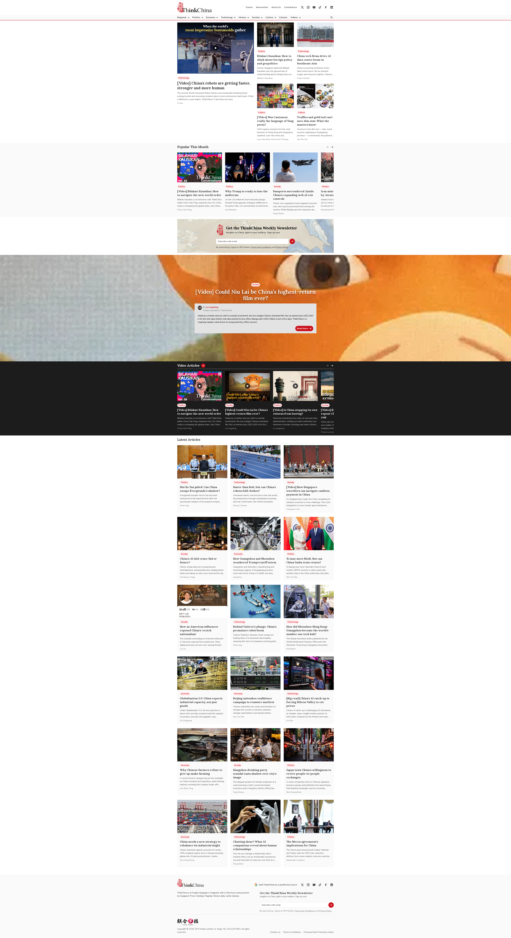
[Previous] (327, 147)
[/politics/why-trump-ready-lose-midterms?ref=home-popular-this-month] (247, 167)
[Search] (331, 17)
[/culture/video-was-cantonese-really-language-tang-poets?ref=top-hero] (275, 96)
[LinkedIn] (331, 7)
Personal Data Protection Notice (319, 932)
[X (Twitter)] (302, 7)
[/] (194, 7)
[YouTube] (314, 7)
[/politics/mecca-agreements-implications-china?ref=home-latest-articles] (309, 816)
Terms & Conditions (292, 932)
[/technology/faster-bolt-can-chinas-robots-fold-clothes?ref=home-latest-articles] (255, 462)
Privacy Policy (282, 247)
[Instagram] (308, 7)
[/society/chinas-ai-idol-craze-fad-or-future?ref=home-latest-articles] (202, 533)
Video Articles (188, 365)
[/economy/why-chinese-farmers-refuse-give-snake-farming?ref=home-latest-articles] (202, 745)
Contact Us (275, 932)
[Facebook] (326, 7)
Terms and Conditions (261, 247)
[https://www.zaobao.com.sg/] (187, 922)
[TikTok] (320, 7)
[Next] (332, 147)
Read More (302, 328)
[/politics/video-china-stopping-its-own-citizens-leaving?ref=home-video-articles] (295, 386)
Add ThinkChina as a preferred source (278, 884)
